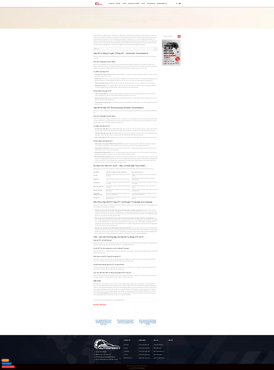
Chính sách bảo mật (144, 344)
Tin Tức (143, 3)
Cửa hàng (117, 3)
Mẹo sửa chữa (109, 300)
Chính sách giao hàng (144, 354)
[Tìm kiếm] (176, 3)
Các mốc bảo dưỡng (159, 358)
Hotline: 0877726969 (8, 366)
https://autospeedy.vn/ (104, 293)
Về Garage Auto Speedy (134, 3)
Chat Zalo (5, 360)
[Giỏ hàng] (180, 3)
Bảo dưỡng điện (158, 354)
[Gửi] (179, 36)
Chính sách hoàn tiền (144, 351)
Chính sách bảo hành (144, 348)
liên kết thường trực (120, 300)
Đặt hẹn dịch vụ (151, 3)
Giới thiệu (126, 344)
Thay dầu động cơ (158, 344)
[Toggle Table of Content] (154, 49)
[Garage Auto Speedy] (99, 3)
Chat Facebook (7, 363)
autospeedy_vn (143, 21)
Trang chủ (111, 3)
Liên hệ (124, 3)
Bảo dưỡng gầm (158, 348)
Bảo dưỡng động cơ (159, 351)
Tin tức (126, 354)
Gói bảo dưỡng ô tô (162, 3)
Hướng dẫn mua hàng (144, 358)
